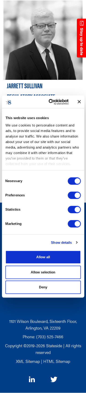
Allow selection (43, 272)
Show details (61, 242)
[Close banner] (79, 101)
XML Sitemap (28, 361)
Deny (43, 287)
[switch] (74, 195)
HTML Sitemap (56, 361)
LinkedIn (32, 379)
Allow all (43, 257)
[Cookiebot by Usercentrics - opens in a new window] (50, 102)
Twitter (53, 379)
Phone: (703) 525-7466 (43, 336)
